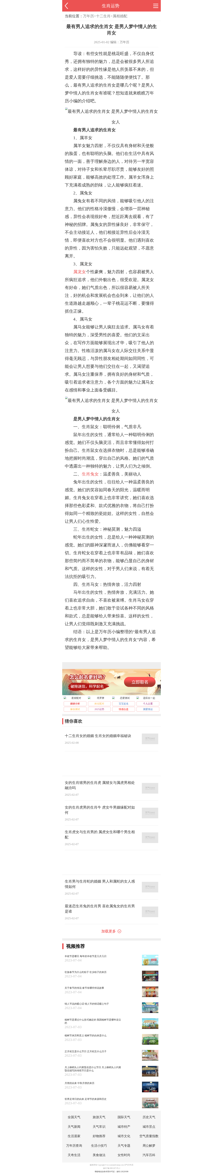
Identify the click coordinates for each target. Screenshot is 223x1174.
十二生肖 (103, 16)
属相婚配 (120, 16)
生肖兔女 (90, 474)
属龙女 (79, 271)
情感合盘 (123, 709)
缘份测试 (75, 709)
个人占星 (148, 703)
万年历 (88, 16)
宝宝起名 (123, 703)
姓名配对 (99, 703)
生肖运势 (110, 5)
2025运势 (99, 709)
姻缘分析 (75, 703)
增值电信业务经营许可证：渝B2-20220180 (111, 1172)
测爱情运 (148, 709)
